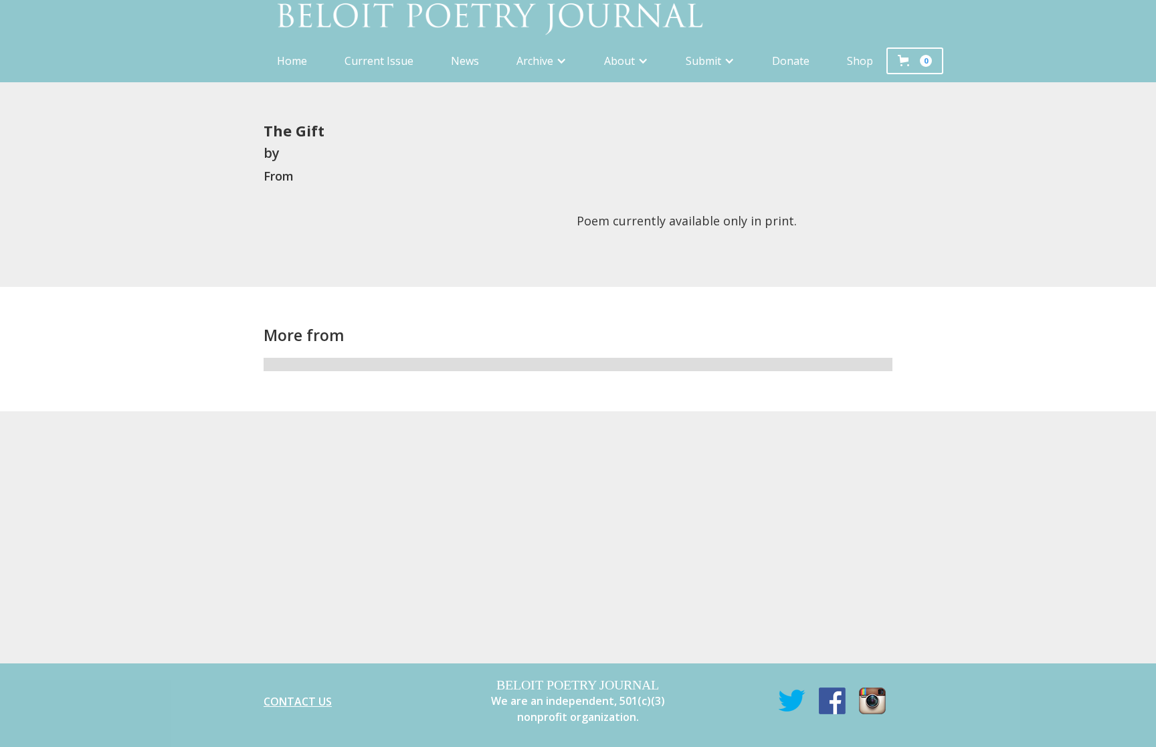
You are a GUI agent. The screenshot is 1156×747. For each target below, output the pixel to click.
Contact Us (298, 701)
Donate (790, 61)
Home (292, 61)
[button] (541, 60)
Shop (860, 61)
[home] (578, 19)
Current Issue (379, 61)
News (465, 61)
